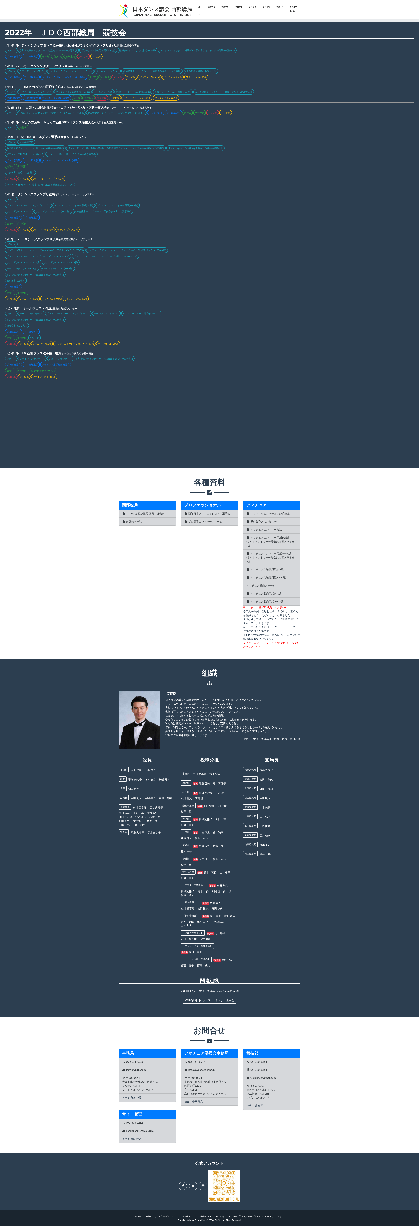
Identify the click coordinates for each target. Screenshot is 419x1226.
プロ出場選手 (13, 56)
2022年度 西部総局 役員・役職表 (145, 513)
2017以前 (293, 9)
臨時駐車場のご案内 (17, 325)
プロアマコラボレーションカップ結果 (74, 343)
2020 (252, 7)
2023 (211, 7)
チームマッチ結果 (173, 77)
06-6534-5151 (258, 1061)
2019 (266, 7)
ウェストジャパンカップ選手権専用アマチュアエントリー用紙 (52, 112)
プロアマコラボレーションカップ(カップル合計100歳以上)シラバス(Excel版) (127, 250)
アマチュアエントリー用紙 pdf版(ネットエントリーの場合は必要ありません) (270, 541)
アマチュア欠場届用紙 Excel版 (268, 577)
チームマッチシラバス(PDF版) (22, 268)
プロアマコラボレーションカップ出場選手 (63, 77)
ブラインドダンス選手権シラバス (73, 91)
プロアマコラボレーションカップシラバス (70, 71)
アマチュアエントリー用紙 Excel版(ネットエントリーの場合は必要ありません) (270, 557)
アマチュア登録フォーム (260, 585)
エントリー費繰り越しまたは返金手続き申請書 (72, 154)
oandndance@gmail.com (140, 1130)
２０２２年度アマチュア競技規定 (270, 513)
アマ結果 (96, 56)
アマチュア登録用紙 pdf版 (265, 593)
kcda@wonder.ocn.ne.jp (201, 1069)
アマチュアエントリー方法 (266, 529)
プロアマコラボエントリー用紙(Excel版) (117, 205)
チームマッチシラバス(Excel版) (57, 268)
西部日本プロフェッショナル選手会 (209, 513)
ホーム (199, 11)
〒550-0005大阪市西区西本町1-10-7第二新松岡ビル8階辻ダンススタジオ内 (260, 1091)
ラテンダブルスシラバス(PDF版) (23, 262)
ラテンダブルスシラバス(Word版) (53, 211)
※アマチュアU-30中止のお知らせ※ (25, 154)
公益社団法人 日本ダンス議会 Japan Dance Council (209, 991)
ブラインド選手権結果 (44, 376)
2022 (225, 7)
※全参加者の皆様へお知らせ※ (200, 71)
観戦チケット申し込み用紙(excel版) (137, 50)
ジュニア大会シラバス (60, 358)
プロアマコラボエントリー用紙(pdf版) (73, 205)
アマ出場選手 (31, 56)
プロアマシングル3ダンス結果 (48, 178)
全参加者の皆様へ (16, 280)
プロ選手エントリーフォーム (205, 521)
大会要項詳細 (26, 142)
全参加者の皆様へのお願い (20, 172)
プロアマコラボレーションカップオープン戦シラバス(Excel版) (105, 256)
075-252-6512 (196, 1061)
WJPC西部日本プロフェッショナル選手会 (209, 1000)
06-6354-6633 (134, 1061)
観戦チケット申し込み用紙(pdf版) (98, 50)
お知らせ (34, 337)
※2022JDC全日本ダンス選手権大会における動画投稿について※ (40, 184)
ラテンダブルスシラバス (32, 71)
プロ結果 (83, 56)
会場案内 (70, 56)
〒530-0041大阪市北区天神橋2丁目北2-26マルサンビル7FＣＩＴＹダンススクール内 (140, 1083)
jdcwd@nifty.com (136, 1069)
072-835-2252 (134, 1122)
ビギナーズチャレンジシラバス (36, 91)
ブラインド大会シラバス (32, 358)
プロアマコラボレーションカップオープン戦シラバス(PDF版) (38, 256)
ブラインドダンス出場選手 (55, 97)
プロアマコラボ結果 (149, 77)
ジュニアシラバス (103, 91)
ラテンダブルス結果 (196, 77)
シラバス (11, 50)
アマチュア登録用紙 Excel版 (266, 601)
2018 (279, 7)
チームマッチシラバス (107, 71)
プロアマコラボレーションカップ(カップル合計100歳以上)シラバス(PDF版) (45, 250)
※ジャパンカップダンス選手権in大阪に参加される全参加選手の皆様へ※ (197, 50)
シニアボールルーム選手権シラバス (141, 313)
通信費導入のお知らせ (263, 521)
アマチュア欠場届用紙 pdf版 (267, 569)
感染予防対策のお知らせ (43, 370)
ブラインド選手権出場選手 (55, 364)
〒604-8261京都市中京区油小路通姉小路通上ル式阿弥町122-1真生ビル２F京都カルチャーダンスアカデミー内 (205, 1085)
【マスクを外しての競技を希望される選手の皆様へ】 (195, 148)
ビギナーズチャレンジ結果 (137, 97)
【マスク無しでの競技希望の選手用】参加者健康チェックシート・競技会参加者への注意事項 (116, 148)
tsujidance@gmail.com (263, 1077)
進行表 (45, 56)
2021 (238, 7)
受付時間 (57, 56)
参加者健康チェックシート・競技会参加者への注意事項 (48, 50)
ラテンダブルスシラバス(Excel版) (61, 262)
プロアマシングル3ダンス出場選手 (60, 160)
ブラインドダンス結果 (166, 97)
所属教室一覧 (134, 521)
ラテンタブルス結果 (67, 229)
